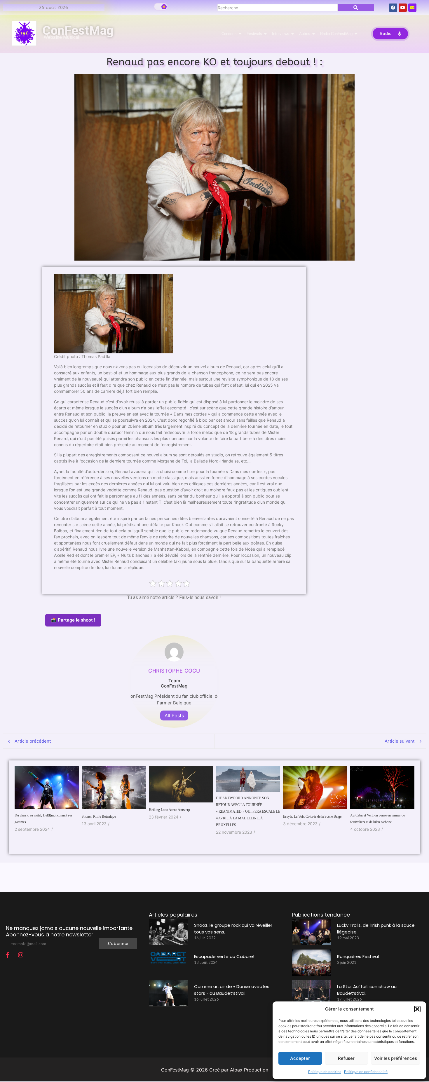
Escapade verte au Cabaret (224, 956)
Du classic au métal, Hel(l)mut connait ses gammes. (43, 818)
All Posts (174, 715)
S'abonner (118, 943)
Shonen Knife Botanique (99, 816)
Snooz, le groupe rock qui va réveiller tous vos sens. (233, 928)
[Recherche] (356, 7)
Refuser (346, 1058)
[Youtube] (403, 8)
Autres (304, 34)
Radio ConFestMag (336, 34)
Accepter (300, 1058)
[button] (417, 1009)
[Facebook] (393, 8)
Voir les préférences (395, 1058)
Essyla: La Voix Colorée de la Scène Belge (312, 816)
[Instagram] (21, 955)
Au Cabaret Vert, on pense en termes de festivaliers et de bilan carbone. (377, 818)
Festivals (254, 34)
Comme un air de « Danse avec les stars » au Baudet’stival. (231, 989)
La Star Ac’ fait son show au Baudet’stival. (367, 989)
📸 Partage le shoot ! (73, 620)
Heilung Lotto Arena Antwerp (169, 810)
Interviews (280, 34)
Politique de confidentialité (366, 1071)
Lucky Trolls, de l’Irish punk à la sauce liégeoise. (376, 928)
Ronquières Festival (358, 956)
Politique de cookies (324, 1071)
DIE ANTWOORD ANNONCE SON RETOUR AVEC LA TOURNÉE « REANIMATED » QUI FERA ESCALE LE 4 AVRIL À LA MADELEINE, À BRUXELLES (248, 811)
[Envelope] (412, 8)
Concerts (229, 34)
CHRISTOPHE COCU (174, 671)
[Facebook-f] (7, 955)
